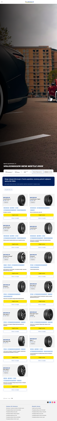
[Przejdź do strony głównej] (29, 2)
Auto (9, 398)
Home (6, 398)
